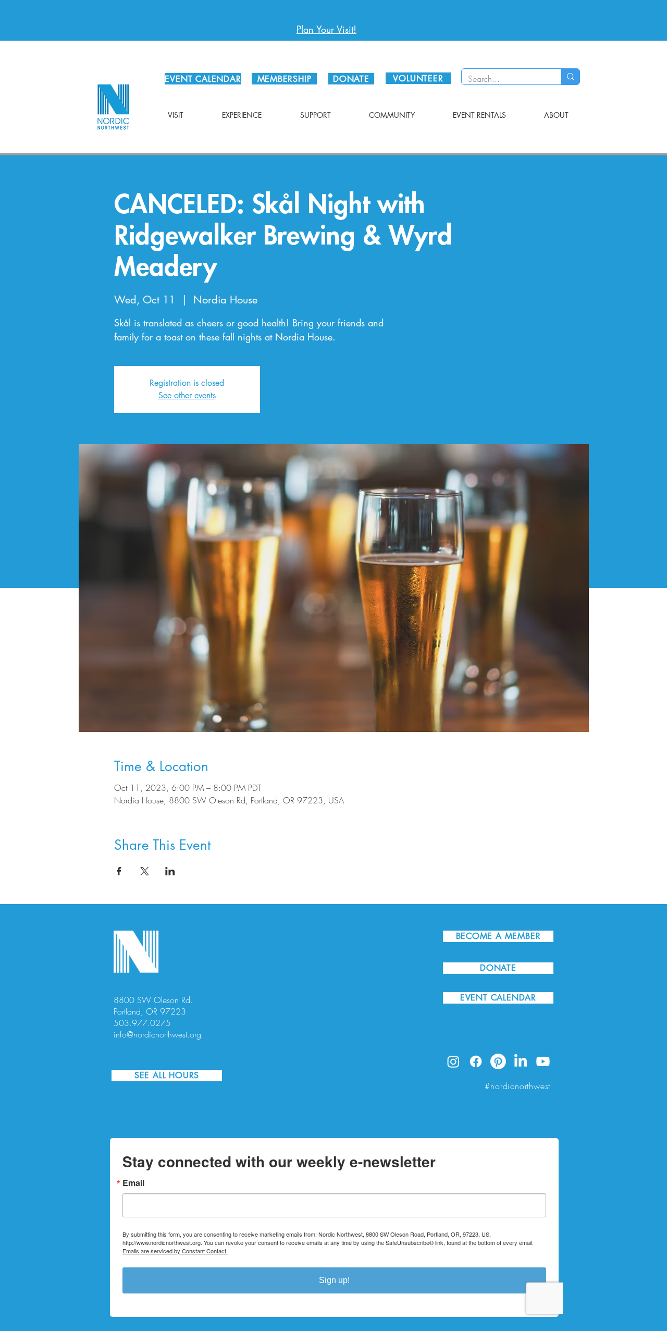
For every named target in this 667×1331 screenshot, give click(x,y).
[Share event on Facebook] (119, 871)
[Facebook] (476, 1061)
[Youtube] (543, 1061)
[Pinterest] (498, 1061)
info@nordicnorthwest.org (157, 1034)
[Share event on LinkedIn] (170, 871)
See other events (187, 395)
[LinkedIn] (520, 1061)
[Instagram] (453, 1061)
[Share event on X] (145, 871)
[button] (176, 115)
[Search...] (570, 76)
